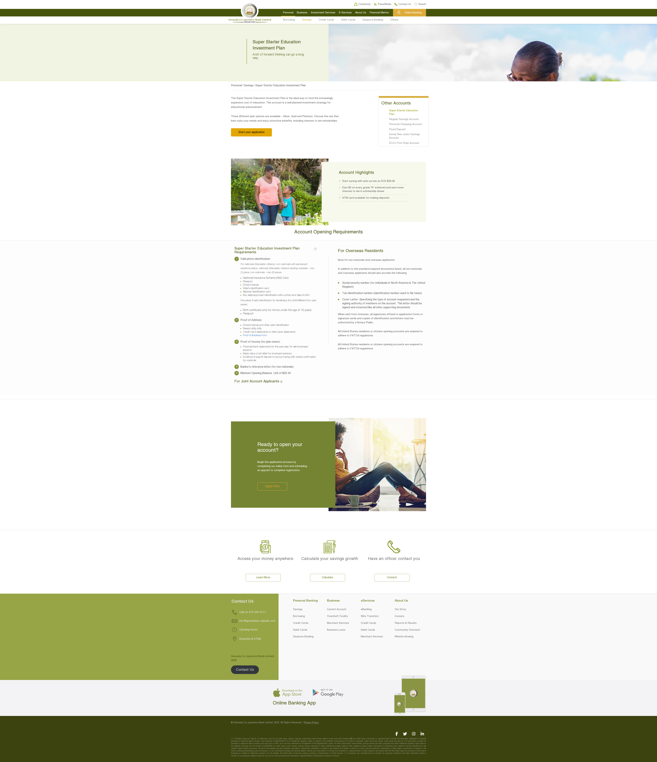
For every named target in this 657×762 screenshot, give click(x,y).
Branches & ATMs (250, 639)
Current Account (336, 609)
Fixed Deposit (397, 129)
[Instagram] (414, 734)
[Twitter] (405, 734)
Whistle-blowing (404, 636)
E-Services (345, 12)
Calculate (327, 577)
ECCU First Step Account (404, 143)
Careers (399, 616)
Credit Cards (326, 20)
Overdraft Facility (337, 616)
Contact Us (245, 669)
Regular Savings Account (404, 119)
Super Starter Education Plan (403, 112)
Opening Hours (248, 630)
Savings (307, 20)
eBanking (366, 609)
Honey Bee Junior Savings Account (404, 136)
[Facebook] (397, 734)
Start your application (251, 132)
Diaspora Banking (373, 20)
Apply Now (272, 486)
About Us (360, 12)
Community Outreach (407, 630)
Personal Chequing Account (405, 124)
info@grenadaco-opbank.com (257, 621)
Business (302, 12)
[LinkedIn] (422, 734)
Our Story (400, 609)
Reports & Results (406, 623)
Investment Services (323, 12)
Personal (288, 12)
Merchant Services (338, 623)
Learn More (263, 577)
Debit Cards (348, 20)
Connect (392, 577)
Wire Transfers (370, 616)
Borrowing (289, 20)
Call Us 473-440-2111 (252, 612)
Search (422, 3)
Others (394, 20)
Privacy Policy (311, 723)
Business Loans (336, 630)
